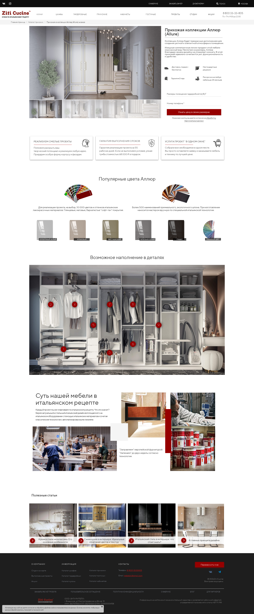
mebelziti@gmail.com (133, 575)
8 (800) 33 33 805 (134, 570)
